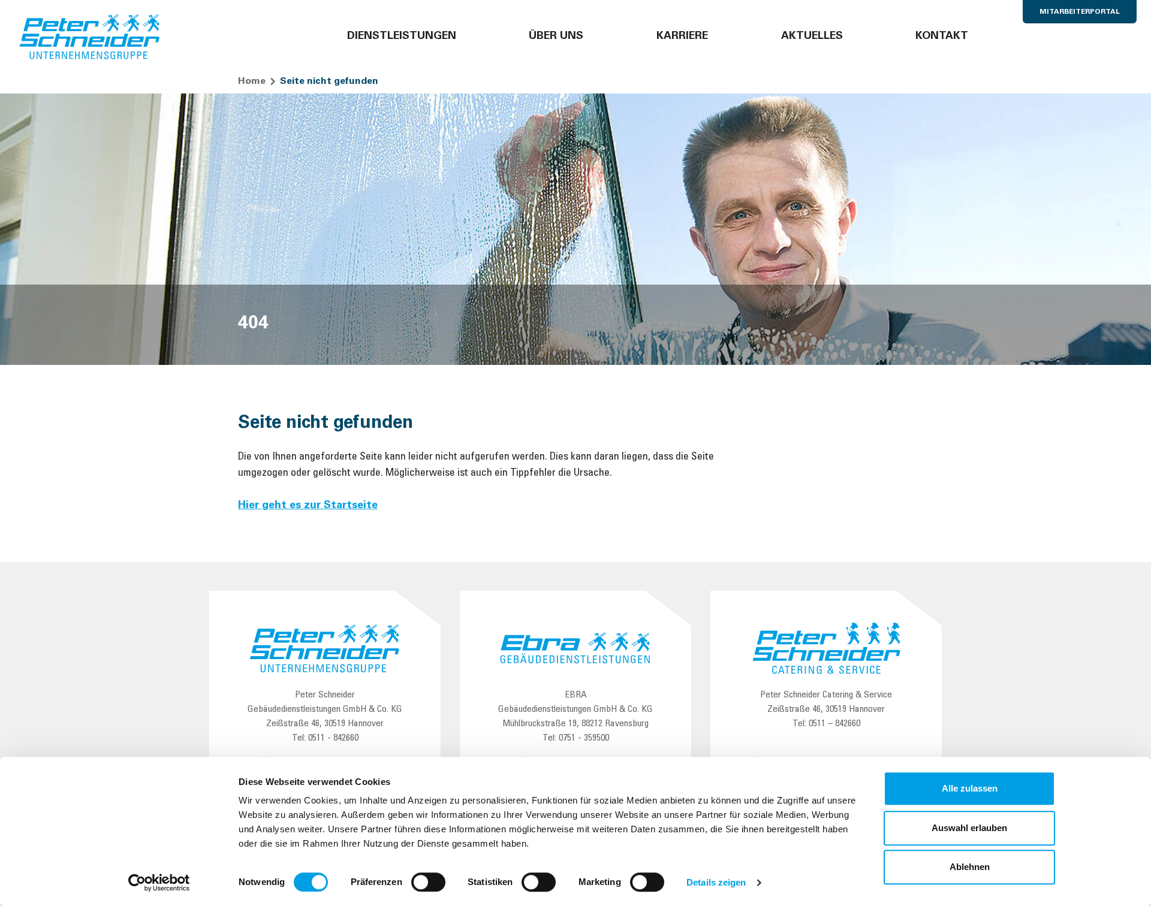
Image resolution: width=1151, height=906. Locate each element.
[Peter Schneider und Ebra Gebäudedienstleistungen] (90, 37)
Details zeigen (716, 882)
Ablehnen (970, 867)
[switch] (428, 882)
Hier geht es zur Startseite (308, 505)
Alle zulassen (970, 788)
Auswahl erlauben (969, 828)
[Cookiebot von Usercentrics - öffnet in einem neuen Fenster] (159, 883)
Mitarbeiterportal (1079, 12)
